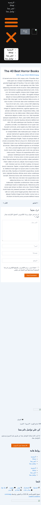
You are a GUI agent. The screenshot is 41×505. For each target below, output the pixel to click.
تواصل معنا (10, 11)
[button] (11, 30)
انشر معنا (33, 461)
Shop (11, 53)
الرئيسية (33, 457)
